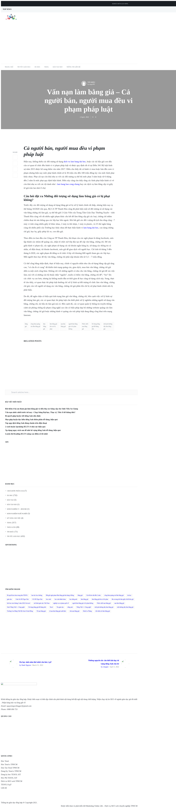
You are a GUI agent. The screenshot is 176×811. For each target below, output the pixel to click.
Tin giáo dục (60, 607)
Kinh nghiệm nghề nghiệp (17, 513)
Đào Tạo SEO (57, 67)
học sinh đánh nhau (60, 599)
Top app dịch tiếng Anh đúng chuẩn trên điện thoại (26, 423)
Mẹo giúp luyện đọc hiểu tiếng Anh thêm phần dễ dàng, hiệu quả (31, 419)
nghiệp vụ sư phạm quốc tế (61, 603)
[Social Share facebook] (15, 157)
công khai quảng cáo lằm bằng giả (35, 325)
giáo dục (9, 599)
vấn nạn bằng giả (74, 611)
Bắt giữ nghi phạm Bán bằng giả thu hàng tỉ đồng (60, 595)
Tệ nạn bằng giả (41, 611)
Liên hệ (4, 788)
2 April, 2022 (84, 117)
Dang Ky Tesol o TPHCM (11, 771)
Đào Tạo (10, 500)
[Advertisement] (88, 46)
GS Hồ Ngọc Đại (37, 599)
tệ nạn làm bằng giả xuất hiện (57, 611)
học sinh (48, 599)
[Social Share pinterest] (15, 175)
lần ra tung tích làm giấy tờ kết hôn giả (122, 599)
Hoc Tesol (5, 761)
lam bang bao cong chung (68, 184)
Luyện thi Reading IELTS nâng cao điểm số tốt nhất (26, 434)
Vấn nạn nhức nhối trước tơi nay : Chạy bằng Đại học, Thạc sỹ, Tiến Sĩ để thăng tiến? (40, 412)
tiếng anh (70, 607)
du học (129, 595)
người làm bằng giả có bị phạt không (73, 326)
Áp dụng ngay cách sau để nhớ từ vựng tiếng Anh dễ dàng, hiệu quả (33, 430)
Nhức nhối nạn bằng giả (85, 326)
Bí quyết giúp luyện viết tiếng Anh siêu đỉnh (22, 416)
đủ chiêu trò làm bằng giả (103, 611)
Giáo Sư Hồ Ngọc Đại (22, 599)
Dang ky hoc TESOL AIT (11, 774)
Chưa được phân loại (15, 491)
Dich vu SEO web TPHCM (11, 781)
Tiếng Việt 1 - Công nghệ (84, 607)
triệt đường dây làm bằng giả (125, 607)
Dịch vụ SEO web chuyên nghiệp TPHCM (121, 806)
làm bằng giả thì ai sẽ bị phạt (53, 326)
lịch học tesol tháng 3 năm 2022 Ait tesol (18, 603)
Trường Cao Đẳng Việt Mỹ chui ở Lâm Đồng (20, 611)
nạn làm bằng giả (63, 325)
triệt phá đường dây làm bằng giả (108, 326)
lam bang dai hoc (90, 227)
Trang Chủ (9, 67)
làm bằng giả (87, 196)
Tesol (51, 607)
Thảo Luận (11, 527)
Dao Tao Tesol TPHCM (10, 768)
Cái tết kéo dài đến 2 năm (93, 595)
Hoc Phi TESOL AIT (9, 778)
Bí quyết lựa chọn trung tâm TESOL (17, 595)
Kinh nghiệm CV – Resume (17, 509)
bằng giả (26, 325)
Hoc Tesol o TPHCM (9, 764)
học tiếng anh (73, 599)
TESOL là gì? (6, 785)
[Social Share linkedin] (15, 169)
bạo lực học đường (36, 595)
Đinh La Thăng (87, 611)
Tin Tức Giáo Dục (24, 67)
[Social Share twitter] (15, 163)
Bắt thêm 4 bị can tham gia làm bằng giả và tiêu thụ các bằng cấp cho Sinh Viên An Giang (41, 409)
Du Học (37, 67)
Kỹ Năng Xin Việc (14, 518)
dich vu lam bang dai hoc (75, 161)
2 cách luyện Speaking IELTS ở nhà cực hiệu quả (25, 427)
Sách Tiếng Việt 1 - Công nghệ (16, 607)
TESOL (46, 67)
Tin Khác (91, 82)
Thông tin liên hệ (73, 67)
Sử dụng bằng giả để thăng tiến (96, 326)
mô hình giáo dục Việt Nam (41, 603)
